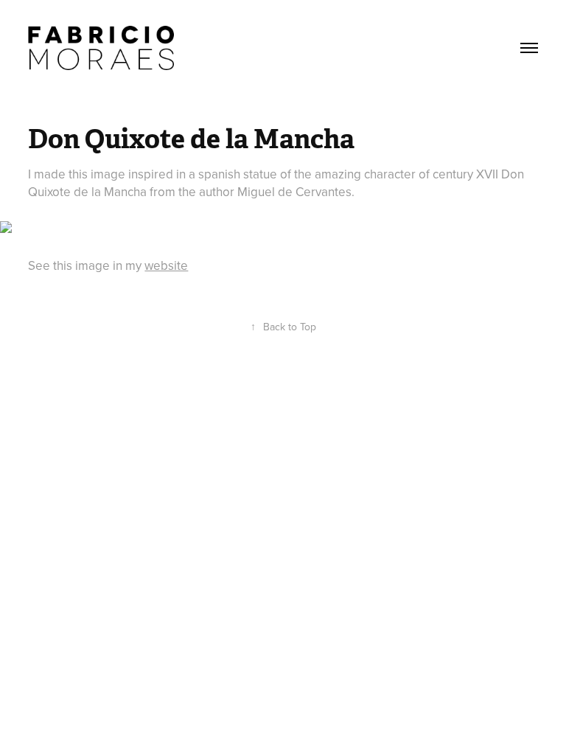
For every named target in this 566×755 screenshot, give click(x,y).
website (166, 265)
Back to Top (283, 326)
